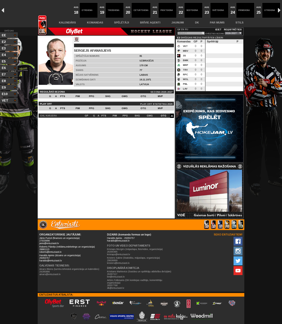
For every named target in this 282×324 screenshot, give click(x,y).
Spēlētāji (121, 22)
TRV (185, 69)
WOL (185, 79)
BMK (185, 60)
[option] (76, 10)
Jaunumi (177, 22)
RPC (185, 74)
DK (197, 22)
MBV (185, 51)
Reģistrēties (233, 29)
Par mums (217, 22)
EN (182, 29)
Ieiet (218, 29)
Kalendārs (67, 22)
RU (186, 29)
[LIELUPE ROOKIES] (76, 39)
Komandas (95, 22)
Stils (239, 22)
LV (179, 29)
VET (5, 100)
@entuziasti (182, 93)
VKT (185, 46)
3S (184, 55)
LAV (184, 88)
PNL (185, 84)
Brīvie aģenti (150, 22)
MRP (185, 65)
